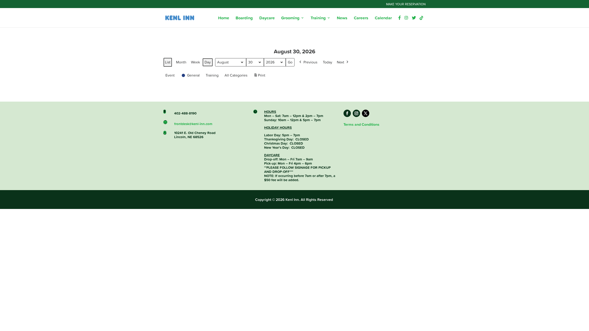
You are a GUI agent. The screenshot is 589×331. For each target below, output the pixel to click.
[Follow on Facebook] (347, 113)
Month (181, 62)
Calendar (383, 18)
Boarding (244, 18)
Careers (361, 18)
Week (195, 62)
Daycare (267, 18)
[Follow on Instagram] (356, 113)
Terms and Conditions (361, 124)
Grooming (290, 18)
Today (327, 62)
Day (208, 62)
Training (318, 18)
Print (259, 76)
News (342, 18)
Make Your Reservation (406, 4)
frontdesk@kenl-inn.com (193, 123)
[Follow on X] (365, 113)
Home (223, 18)
